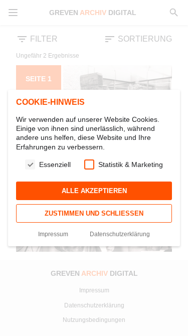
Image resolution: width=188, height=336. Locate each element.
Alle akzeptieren (94, 191)
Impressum (53, 234)
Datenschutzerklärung (120, 234)
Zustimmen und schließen (94, 213)
